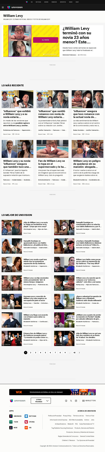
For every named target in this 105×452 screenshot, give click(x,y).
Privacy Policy (67, 416)
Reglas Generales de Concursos (68, 436)
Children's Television (68, 440)
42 (74, 353)
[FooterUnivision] (17, 401)
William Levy (13, 16)
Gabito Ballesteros (45, 248)
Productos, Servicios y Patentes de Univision (80, 432)
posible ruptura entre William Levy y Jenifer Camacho (16, 125)
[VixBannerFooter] (52, 392)
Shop (77, 2)
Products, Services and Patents (84, 428)
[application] (31, 41)
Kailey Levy (80, 285)
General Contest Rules (87, 436)
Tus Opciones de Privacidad (85, 440)
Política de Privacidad (54, 416)
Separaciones (27, 130)
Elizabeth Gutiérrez (80, 180)
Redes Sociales (78, 130)
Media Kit (71, 424)
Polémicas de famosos (11, 130)
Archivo (86, 420)
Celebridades (66, 130)
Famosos (54, 2)
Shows (46, 2)
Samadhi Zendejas (82, 229)
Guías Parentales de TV (86, 424)
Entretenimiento (44, 180)
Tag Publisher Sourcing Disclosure (62, 428)
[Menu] (2, 7)
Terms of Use (90, 416)
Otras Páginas (38, 401)
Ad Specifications (60, 424)
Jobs (92, 420)
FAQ (76, 424)
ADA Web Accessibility (76, 420)
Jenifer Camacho (44, 130)
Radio (70, 2)
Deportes (63, 2)
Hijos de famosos (44, 229)
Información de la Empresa (58, 420)
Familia (36, 303)
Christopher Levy (30, 229)
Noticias (38, 2)
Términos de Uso (78, 416)
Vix (32, 2)
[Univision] (14, 7)
